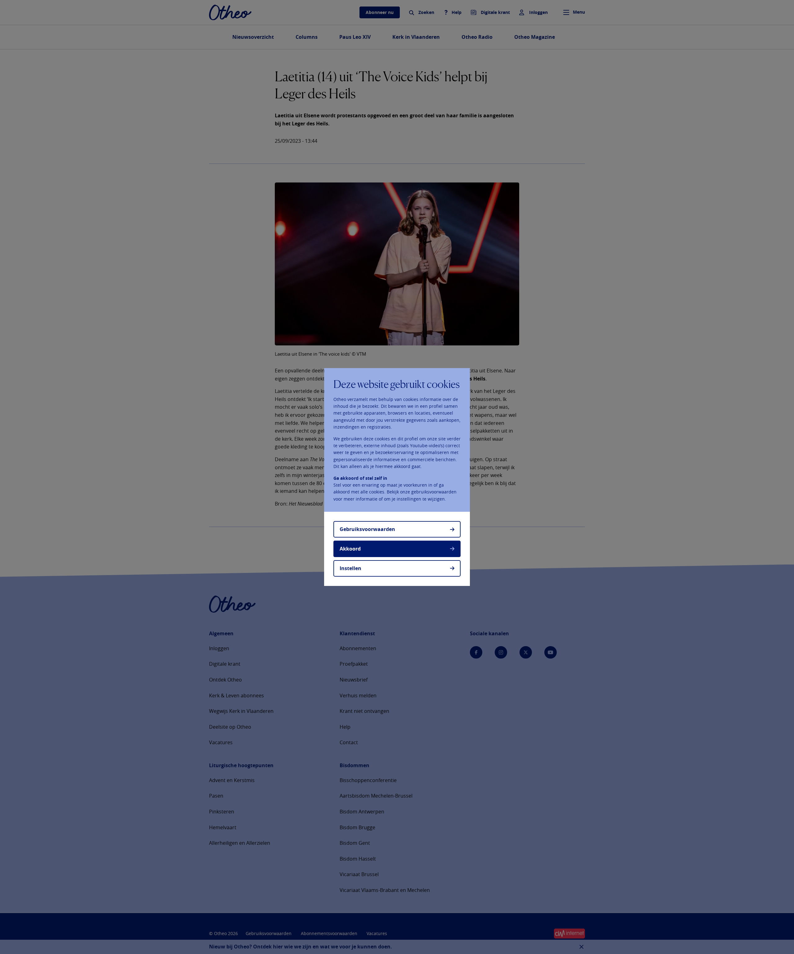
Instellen (350, 568)
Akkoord (350, 548)
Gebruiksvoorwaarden (367, 529)
